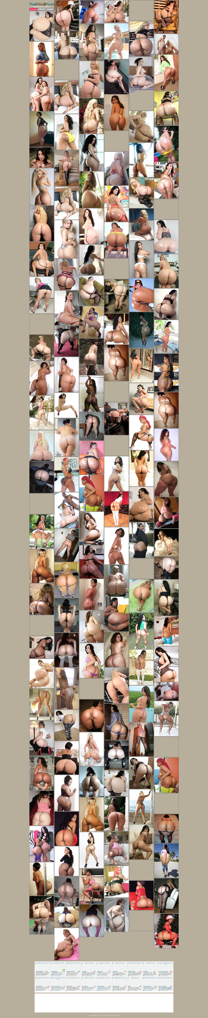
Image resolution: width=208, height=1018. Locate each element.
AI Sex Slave (33, 9)
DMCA (111, 1015)
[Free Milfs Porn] (41, 3)
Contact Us (116, 1015)
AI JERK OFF (41, 9)
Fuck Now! (50, 9)
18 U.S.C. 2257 (104, 1015)
